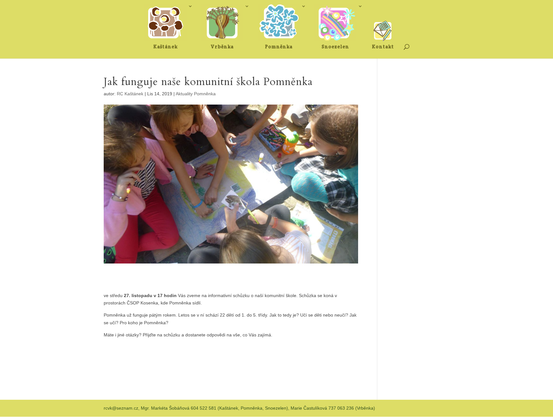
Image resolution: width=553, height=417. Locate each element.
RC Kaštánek (130, 93)
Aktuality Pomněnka (196, 93)
